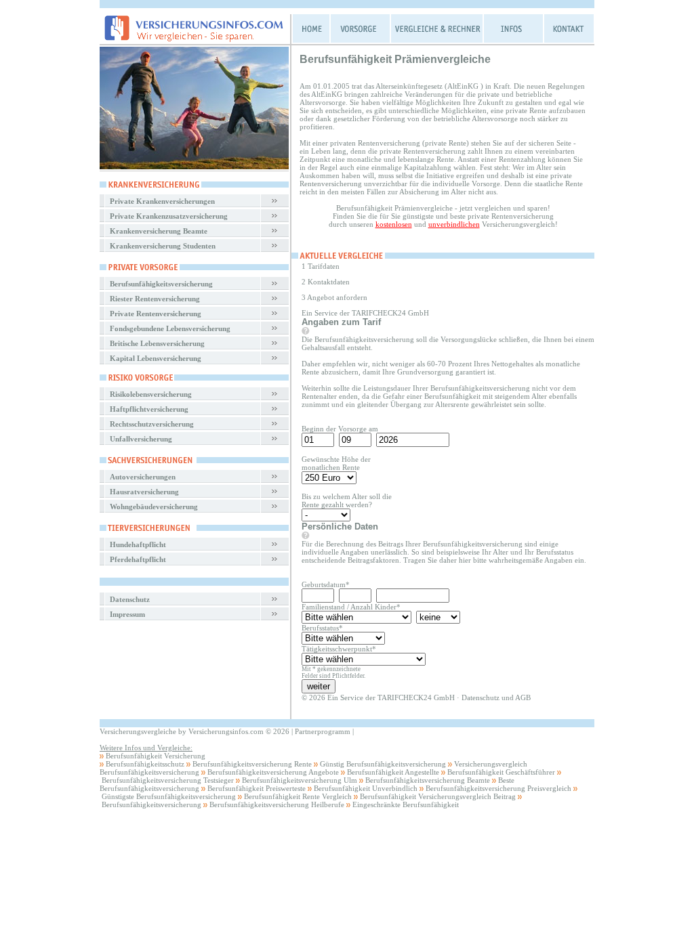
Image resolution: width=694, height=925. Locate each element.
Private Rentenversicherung (155, 313)
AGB (523, 697)
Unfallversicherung (141, 439)
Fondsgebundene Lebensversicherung (170, 328)
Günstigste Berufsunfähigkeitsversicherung (169, 796)
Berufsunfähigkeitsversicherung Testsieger (168, 780)
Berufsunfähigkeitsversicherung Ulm (299, 780)
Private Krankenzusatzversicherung (169, 216)
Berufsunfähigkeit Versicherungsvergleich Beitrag (438, 796)
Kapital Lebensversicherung (155, 358)
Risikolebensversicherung (151, 394)
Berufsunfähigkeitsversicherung (161, 284)
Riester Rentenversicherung (155, 299)
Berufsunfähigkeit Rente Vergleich (298, 796)
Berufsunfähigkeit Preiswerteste (256, 788)
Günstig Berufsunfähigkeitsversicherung (383, 764)
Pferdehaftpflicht (138, 559)
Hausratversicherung (144, 492)
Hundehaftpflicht (138, 544)
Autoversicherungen (143, 477)
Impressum (127, 614)
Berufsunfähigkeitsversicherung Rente (252, 764)
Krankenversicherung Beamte (158, 231)
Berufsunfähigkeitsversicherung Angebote (273, 772)
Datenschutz (130, 599)
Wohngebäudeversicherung (154, 506)
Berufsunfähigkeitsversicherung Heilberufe (276, 804)
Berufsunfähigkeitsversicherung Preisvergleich (498, 788)
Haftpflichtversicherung (149, 409)
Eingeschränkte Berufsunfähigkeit (405, 804)
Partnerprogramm (322, 731)
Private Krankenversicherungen (162, 201)
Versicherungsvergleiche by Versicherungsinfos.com (182, 731)
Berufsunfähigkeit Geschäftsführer (501, 772)
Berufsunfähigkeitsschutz (145, 764)
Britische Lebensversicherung (157, 343)
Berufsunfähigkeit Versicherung (155, 756)
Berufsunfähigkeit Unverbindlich (365, 788)
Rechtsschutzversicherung (152, 424)
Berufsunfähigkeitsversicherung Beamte (427, 780)
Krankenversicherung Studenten (163, 246)
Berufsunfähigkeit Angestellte (393, 772)
